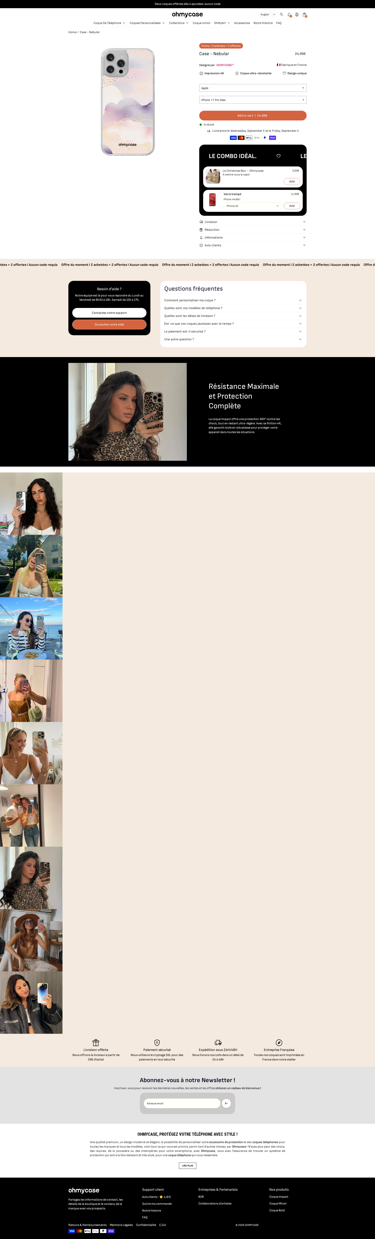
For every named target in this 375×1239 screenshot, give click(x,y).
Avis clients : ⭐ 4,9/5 (156, 1197)
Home (72, 32)
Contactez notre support (109, 313)
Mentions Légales (121, 1225)
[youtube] (94, 1217)
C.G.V (162, 1225)
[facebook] (70, 1217)
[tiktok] (86, 1217)
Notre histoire (151, 1210)
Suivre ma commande (157, 1204)
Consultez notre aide (109, 324)
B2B (201, 1197)
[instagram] (78, 1217)
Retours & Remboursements (87, 1225)
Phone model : (232, 199)
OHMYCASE (252, 1225)
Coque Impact (278, 1197)
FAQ (144, 1217)
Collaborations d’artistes (214, 1203)
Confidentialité (146, 1225)
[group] (31, 503)
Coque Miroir (278, 1203)
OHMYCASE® (225, 65)
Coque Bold (277, 1210)
